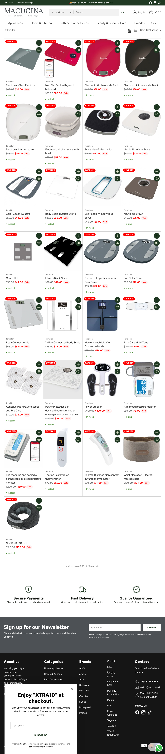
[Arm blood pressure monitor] (141, 379)
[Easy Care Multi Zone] (141, 315)
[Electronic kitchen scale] (23, 122)
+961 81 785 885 (149, 681)
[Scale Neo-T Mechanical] (102, 122)
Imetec (83, 712)
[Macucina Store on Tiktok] (159, 3)
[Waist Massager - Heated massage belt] (141, 448)
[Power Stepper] (102, 379)
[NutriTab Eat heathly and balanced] (62, 58)
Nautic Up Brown (133, 213)
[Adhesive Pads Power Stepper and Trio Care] (23, 379)
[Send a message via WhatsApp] (159, 748)
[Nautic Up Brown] (141, 186)
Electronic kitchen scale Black (141, 85)
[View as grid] (130, 30)
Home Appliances (53, 668)
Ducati (82, 701)
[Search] (122, 12)
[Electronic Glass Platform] (23, 58)
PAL (109, 705)
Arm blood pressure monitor (140, 406)
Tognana (111, 720)
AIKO (82, 668)
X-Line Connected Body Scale (62, 342)
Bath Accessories (53, 679)
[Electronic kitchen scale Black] (141, 58)
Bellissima (84, 685)
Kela (109, 666)
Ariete (82, 674)
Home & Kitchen (53, 674)
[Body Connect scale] (23, 315)
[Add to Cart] (39, 43)
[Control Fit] (23, 251)
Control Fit (12, 278)
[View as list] (136, 30)
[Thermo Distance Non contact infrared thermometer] (102, 448)
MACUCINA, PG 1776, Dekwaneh (149, 695)
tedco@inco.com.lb (150, 687)
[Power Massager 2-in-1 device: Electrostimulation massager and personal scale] (62, 379)
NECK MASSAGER (17, 543)
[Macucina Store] (24, 12)
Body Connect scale (17, 342)
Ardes (82, 679)
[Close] (72, 689)
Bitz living (84, 690)
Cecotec (84, 696)
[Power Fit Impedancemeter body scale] (102, 251)
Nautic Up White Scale (137, 149)
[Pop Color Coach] (141, 251)
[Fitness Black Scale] (62, 251)
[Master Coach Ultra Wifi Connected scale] (102, 315)
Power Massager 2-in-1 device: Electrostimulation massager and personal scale (61, 410)
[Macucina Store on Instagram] (155, 3)
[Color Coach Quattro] (23, 186)
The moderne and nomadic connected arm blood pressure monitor (23, 478)
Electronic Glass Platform (20, 85)
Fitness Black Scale (56, 278)
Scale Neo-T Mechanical (99, 149)
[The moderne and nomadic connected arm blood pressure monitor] (23, 448)
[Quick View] (39, 50)
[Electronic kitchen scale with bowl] (62, 122)
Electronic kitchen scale (20, 149)
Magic (110, 700)
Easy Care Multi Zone (136, 342)
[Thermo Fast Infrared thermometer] (62, 448)
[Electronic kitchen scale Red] (102, 58)
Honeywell (85, 707)
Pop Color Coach (133, 278)
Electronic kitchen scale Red (101, 85)
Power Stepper (93, 406)
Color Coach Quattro (18, 213)
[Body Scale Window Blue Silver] (102, 186)
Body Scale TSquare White (60, 213)
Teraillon (111, 725)
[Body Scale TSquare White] (62, 186)
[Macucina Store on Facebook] (150, 3)
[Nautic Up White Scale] (141, 122)
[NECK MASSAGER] (23, 516)
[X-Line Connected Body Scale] (62, 315)
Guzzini (111, 661)
